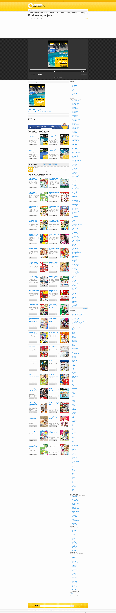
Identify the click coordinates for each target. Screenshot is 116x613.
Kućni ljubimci (74, 12)
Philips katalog (74, 302)
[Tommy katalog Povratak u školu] (33, 370)
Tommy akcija (74, 586)
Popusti (73, 88)
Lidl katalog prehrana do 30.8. (53, 375)
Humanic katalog (75, 156)
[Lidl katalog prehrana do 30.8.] (53, 384)
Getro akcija (74, 564)
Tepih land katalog (75, 265)
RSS (55, 610)
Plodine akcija (74, 582)
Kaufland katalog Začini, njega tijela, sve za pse (53, 264)
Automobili (74, 550)
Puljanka (73, 446)
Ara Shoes (74, 328)
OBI (72, 465)
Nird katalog (74, 300)
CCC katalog (74, 116)
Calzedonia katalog (75, 113)
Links (73, 396)
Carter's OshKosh (75, 348)
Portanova (74, 515)
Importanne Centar (75, 508)
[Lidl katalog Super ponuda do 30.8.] (33, 243)
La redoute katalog (75, 175)
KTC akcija (74, 576)
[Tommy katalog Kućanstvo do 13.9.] (53, 356)
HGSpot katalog (75, 155)
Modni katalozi (74, 546)
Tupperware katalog (75, 273)
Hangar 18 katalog (75, 149)
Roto (73, 452)
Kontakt (37, 610)
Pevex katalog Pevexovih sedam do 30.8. (53, 306)
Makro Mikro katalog (75, 188)
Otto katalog (74, 220)
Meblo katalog (74, 193)
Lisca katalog (74, 180)
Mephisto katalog (75, 197)
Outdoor (57, 12)
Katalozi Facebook (67, 610)
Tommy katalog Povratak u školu (33, 361)
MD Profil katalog (75, 192)
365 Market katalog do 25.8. (54, 389)
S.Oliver (73, 472)
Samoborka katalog (75, 249)
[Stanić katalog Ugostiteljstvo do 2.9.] (33, 398)
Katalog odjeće (74, 545)
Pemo (73, 433)
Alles (73, 489)
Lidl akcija (74, 578)
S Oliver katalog (75, 257)
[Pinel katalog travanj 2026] (53, 158)
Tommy (73, 458)
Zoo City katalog (75, 281)
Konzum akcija (74, 572)
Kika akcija (74, 570)
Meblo (73, 414)
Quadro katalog (74, 305)
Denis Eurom (74, 360)
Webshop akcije (75, 90)
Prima (73, 444)
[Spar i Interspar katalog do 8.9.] (53, 299)
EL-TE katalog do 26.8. (53, 361)
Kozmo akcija (74, 573)
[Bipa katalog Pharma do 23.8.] (33, 454)
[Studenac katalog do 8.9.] (33, 215)
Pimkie (73, 438)
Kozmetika (81, 12)
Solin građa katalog (75, 256)
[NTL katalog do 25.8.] (53, 454)
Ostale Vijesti (74, 524)
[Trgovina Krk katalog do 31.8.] (53, 440)
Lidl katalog (74, 177)
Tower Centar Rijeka (75, 520)
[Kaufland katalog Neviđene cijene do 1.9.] (33, 271)
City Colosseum (75, 501)
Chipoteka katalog (75, 120)
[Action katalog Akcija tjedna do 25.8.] (33, 412)
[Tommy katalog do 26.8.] (53, 426)
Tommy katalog (74, 269)
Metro (73, 416)
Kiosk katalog (74, 168)
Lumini (73, 512)
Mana (73, 408)
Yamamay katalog (75, 284)
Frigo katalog (74, 144)
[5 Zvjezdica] (87, 18)
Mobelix (73, 421)
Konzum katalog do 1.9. (54, 207)
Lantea (73, 390)
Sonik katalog (74, 259)
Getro (73, 373)
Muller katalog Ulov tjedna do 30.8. (54, 333)
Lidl (72, 394)
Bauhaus (73, 329)
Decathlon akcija (75, 560)
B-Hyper (73, 345)
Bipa (73, 336)
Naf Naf (73, 425)
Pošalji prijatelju (50, 610)
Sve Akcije (74, 589)
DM (72, 362)
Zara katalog (74, 280)
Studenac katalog (75, 255)
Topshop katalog (75, 271)
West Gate (74, 521)
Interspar (73, 382)
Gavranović (74, 372)
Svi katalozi (74, 289)
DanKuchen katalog (75, 124)
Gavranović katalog (75, 147)
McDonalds (74, 412)
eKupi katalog (74, 132)
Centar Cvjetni (74, 499)
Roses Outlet (74, 516)
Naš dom (73, 426)
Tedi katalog (74, 263)
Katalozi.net (37, 167)
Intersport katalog (75, 163)
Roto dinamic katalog (75, 247)
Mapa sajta (41, 610)
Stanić (73, 469)
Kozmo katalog (74, 172)
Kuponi (73, 89)
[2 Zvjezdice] (84, 18)
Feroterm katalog (75, 141)
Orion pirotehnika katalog (76, 217)
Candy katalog (74, 293)
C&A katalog (74, 117)
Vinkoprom (74, 482)
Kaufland (73, 384)
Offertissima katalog (75, 215)
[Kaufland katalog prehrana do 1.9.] (53, 285)
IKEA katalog (74, 159)
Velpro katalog (74, 306)
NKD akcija (74, 566)
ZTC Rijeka (74, 523)
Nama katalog (74, 207)
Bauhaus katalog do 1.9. (54, 403)
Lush (73, 398)
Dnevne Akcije (74, 547)
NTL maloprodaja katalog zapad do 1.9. (33, 222)
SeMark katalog (75, 251)
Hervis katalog (74, 153)
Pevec (73, 436)
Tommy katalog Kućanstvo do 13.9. (54, 347)
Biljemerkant (74, 337)
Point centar (74, 513)
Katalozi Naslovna (30, 10)
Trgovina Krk (74, 464)
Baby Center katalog (75, 103)
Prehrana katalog (75, 236)
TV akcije (73, 92)
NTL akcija (74, 568)
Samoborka (74, 466)
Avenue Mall (74, 497)
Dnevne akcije (74, 85)
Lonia (73, 402)
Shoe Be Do (74, 468)
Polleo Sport (74, 449)
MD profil (73, 413)
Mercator (73, 417)
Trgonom (73, 462)
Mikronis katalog (75, 200)
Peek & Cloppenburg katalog (77, 224)
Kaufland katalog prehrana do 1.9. (53, 277)
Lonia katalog (74, 184)
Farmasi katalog (75, 139)
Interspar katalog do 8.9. (34, 291)
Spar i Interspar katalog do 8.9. (53, 291)
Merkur (73, 418)
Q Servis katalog (75, 248)
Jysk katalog (74, 164)
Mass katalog (74, 191)
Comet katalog (74, 121)
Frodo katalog (74, 143)
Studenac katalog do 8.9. (33, 207)
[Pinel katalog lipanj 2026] (53, 144)
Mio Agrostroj (74, 420)
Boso (73, 344)
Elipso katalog (74, 135)
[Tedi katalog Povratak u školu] (33, 342)
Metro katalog (74, 196)
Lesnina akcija (74, 577)
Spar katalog (74, 260)
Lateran (73, 392)
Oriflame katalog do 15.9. (54, 235)
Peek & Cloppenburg (75, 434)
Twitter (79, 610)
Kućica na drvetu (75, 406)
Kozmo (73, 401)
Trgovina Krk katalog (75, 272)
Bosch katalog (74, 292)
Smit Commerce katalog (76, 252)
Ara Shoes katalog (75, 100)
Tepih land (74, 454)
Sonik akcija (74, 588)
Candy (73, 490)
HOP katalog (74, 157)
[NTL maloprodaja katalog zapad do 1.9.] (33, 229)
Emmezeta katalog (75, 136)
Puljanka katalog (75, 239)
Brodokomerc (74, 340)
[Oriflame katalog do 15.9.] (53, 243)
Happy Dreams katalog (76, 152)
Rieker (73, 450)
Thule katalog (74, 304)
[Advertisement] (58, 28)
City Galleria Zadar (75, 503)
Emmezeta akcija (75, 562)
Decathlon (74, 357)
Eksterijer (52, 12)
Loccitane (73, 400)
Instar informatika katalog (76, 160)
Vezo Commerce (75, 480)
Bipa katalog (74, 107)
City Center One (75, 500)
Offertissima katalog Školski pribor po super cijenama (34, 320)
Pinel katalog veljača (40, 15)
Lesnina (73, 393)
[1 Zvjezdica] (83, 18)
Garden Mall (74, 505)
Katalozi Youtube (75, 610)
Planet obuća (74, 440)
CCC (73, 349)
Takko (73, 453)
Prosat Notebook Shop (76, 237)
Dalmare (73, 504)
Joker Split (74, 509)
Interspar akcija (74, 565)
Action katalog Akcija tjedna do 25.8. (33, 404)
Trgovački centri (75, 93)
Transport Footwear (75, 461)
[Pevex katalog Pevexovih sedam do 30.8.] (53, 313)
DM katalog (74, 131)
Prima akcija (74, 585)
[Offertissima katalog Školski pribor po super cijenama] (33, 328)
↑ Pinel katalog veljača (84, 612)
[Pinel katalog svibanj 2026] (33, 158)
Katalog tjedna (74, 288)
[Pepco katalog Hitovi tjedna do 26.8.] (53, 328)
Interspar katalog (75, 161)
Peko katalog (74, 221)
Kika (73, 385)
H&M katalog (74, 148)
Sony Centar (74, 470)
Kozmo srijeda (74, 574)
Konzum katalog (75, 171)
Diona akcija (74, 558)
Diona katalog (74, 129)
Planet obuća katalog (75, 231)
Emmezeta (74, 365)
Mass (73, 410)
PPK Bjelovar (74, 448)
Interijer (45, 164)
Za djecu (68, 12)
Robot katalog (74, 245)
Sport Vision (74, 474)
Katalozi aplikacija (73, 593)
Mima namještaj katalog (76, 201)
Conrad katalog (74, 123)
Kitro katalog (74, 169)
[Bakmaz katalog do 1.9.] (33, 313)
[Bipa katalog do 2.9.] (33, 440)
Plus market (74, 442)
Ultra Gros (74, 476)
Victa (73, 481)
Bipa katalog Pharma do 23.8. (33, 445)
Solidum (73, 519)
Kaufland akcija (74, 569)
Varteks (73, 477)
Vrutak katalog (74, 279)
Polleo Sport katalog (75, 241)
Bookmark (45, 610)
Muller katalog (74, 203)
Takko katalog (74, 261)
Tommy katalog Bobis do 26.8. (32, 417)
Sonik (73, 473)
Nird (72, 428)
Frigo (73, 369)
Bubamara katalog (75, 111)
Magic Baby (74, 409)
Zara (73, 485)
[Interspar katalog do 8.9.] (33, 299)
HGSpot (73, 377)
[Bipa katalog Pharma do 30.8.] (33, 201)
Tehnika (62, 12)
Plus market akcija (75, 584)
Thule (73, 492)
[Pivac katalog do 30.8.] (33, 356)
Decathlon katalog (75, 125)
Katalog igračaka (75, 543)
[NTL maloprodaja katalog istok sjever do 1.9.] (53, 229)
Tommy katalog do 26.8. (54, 417)
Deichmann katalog (75, 127)
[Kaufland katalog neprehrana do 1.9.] (33, 285)
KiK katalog (74, 167)
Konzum (73, 404)
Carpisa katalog (75, 115)
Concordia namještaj (75, 353)
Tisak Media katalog (75, 267)
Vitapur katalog (74, 277)
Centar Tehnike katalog (76, 119)
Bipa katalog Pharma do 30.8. (33, 193)
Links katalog (74, 179)
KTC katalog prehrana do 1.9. (33, 179)
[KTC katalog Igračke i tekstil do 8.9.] (53, 187)
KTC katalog (74, 173)
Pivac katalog (74, 229)
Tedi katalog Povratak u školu (33, 333)
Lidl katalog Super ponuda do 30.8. (33, 235)
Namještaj (37, 12)
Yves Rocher (74, 486)
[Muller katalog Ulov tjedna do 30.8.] (53, 342)
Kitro (73, 386)
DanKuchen (74, 356)
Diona (73, 361)
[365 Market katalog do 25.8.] (53, 398)
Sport (73, 537)
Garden (73, 370)
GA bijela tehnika (75, 145)
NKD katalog (74, 212)
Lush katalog (74, 181)
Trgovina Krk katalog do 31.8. (53, 431)
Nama (73, 424)
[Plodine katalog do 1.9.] (53, 257)
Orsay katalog (74, 219)
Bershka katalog (75, 108)
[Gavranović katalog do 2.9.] (53, 201)
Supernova (74, 517)
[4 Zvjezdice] (86, 18)
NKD (73, 429)
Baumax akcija (74, 554)
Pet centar (74, 432)
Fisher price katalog (75, 140)
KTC (73, 389)
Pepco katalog (74, 225)
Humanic (73, 378)
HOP (73, 380)
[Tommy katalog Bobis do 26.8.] (33, 426)
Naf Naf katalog (75, 208)
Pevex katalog (74, 227)
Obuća (46, 12)
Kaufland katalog (75, 165)
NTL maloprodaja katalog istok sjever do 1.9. (54, 222)
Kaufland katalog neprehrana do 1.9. (33, 277)
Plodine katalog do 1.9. (54, 249)
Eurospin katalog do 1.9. (34, 249)
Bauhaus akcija (74, 556)
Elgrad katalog (74, 133)
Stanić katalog (74, 253)
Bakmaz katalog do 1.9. (33, 305)
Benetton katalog (75, 105)
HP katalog (74, 297)
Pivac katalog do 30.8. (33, 347)
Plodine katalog (74, 232)
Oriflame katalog (75, 216)
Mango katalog (74, 189)
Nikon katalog (74, 298)
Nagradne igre (74, 96)
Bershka (73, 333)
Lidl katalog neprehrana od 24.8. (34, 375)
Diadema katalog (75, 128)
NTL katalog (74, 213)
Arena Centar (74, 496)
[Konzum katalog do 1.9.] (53, 215)
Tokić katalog (74, 268)
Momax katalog (74, 205)
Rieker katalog (74, 244)
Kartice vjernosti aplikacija (74, 596)
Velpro (73, 478)
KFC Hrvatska (74, 388)
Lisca (73, 397)
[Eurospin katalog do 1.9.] (33, 257)
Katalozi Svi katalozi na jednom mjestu (36, 5)
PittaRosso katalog (75, 228)
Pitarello (73, 437)
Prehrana (31, 12)
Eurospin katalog (75, 137)
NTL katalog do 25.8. (54, 445)
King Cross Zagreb (75, 511)
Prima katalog (74, 235)
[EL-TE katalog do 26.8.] (53, 370)
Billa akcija (74, 557)
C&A (73, 352)
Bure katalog (74, 112)
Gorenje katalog (75, 294)
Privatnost (33, 610)
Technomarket (74, 457)
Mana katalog (74, 187)
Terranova (74, 456)
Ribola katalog (74, 243)
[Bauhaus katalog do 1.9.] (53, 412)
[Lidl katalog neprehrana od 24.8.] (33, 384)
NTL (73, 430)
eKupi (73, 364)
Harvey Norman (75, 376)
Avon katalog (74, 101)
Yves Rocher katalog (75, 285)
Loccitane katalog (75, 183)
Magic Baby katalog (75, 185)
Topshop (73, 460)
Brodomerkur (74, 341)
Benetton (73, 332)
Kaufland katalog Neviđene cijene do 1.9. (33, 264)
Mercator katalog (75, 195)
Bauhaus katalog (75, 104)
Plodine (73, 441)
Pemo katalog (74, 223)
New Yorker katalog (75, 211)
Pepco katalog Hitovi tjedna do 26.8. (53, 320)
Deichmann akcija (75, 561)
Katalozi (49, 164)
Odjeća (41, 12)
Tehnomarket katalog (75, 264)
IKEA (73, 381)
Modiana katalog (75, 204)
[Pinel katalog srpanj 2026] (33, 144)
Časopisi (73, 94)
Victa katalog (74, 276)
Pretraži (37, 605)
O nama (29, 610)
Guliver (73, 374)
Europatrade (74, 366)
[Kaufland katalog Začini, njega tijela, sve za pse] (53, 271)
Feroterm (73, 368)
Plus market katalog (75, 233)
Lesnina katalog (75, 176)
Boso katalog (74, 109)
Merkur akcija (74, 580)
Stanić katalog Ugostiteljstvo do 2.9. (33, 390)
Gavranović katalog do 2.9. (54, 193)
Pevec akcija (74, 581)
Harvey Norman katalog (76, 151)
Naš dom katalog (75, 209)
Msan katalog (74, 301)
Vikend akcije (74, 86)
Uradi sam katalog (75, 275)
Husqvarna (74, 296)
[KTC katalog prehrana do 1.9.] (33, 187)
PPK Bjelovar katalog (76, 240)
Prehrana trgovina (75, 445)
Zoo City (73, 488)
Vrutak (73, 484)
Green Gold (74, 507)
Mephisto (73, 422)
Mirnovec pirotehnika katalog (77, 199)
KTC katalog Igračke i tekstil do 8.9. (54, 179)
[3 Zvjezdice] (85, 18)
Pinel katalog (58, 77)
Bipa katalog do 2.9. (33, 431)
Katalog (57, 610)
